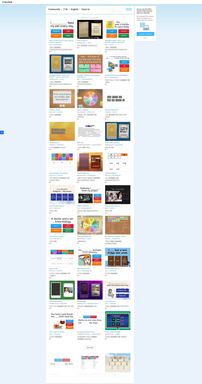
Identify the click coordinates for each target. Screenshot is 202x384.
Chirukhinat (113, 270)
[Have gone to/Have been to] (90, 320)
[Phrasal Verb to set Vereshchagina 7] (118, 63)
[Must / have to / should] (62, 320)
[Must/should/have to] (118, 98)
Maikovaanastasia (92, 303)
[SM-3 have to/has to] (62, 290)
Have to (86, 9)
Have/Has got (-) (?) (83, 173)
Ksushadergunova (86, 270)
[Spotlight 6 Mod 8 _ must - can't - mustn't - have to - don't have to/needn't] (118, 29)
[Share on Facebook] (2, 132)
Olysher (114, 112)
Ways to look (53, 268)
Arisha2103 (90, 112)
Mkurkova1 (57, 238)
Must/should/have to (112, 110)
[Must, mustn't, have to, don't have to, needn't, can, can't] (62, 29)
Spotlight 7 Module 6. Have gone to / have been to (89, 76)
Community (54, 9)
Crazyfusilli (113, 303)
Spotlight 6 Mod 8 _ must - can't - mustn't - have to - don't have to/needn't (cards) (59, 76)
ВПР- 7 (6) (80, 142)
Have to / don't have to (112, 206)
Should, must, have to (112, 268)
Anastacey (59, 145)
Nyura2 (89, 238)
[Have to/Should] (90, 29)
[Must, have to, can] (90, 257)
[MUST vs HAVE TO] (90, 194)
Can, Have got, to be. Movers (58, 173)
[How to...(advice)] (90, 98)
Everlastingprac (92, 175)
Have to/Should (82, 40)
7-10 (65, 9)
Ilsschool (60, 112)
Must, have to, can (83, 268)
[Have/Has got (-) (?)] (90, 161)
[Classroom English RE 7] (90, 225)
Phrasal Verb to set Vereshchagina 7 (116, 75)
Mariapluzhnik (116, 238)
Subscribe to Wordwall (145, 34)
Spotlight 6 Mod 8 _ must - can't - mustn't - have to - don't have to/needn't (115, 41)
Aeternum (60, 175)
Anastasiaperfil (116, 175)
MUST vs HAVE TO (83, 206)
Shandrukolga (58, 44)
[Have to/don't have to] (118, 131)
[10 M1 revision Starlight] (118, 320)
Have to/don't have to (112, 142)
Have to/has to (54, 142)
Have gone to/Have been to (86, 332)
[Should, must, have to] (118, 257)
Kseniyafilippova (86, 208)
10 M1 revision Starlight (112, 332)
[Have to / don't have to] (118, 194)
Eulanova (56, 208)
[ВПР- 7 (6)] (90, 131)
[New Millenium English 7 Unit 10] (118, 225)
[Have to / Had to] (62, 98)
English (74, 9)
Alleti (89, 43)
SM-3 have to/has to (55, 301)
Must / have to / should (56, 332)
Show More (90, 347)
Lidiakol (118, 334)
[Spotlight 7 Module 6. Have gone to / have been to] (90, 63)
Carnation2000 (96, 145)
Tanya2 (112, 44)
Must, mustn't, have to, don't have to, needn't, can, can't (61, 41)
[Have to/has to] (62, 131)
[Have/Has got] (90, 290)
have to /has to (110, 301)
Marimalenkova (114, 77)
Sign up (145, 38)
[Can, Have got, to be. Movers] (62, 161)
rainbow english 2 (111, 173)
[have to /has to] (118, 290)
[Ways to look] (62, 257)
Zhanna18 (59, 270)
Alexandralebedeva (87, 79)
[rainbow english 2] (118, 161)
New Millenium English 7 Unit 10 (115, 236)
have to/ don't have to (56, 206)
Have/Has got (81, 301)
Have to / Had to (54, 110)
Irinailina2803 (63, 303)
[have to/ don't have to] (62, 194)
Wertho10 (112, 208)
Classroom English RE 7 (84, 236)
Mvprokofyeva (119, 145)
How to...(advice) (82, 110)
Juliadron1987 (95, 334)
